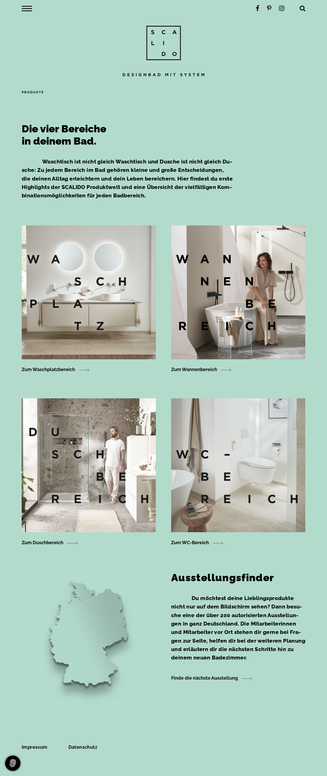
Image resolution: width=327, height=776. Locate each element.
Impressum (35, 747)
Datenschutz (82, 747)
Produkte (33, 92)
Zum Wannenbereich (194, 369)
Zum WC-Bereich (190, 542)
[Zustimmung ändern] (12, 763)
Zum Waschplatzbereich (48, 369)
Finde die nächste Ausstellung (204, 678)
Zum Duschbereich (42, 542)
